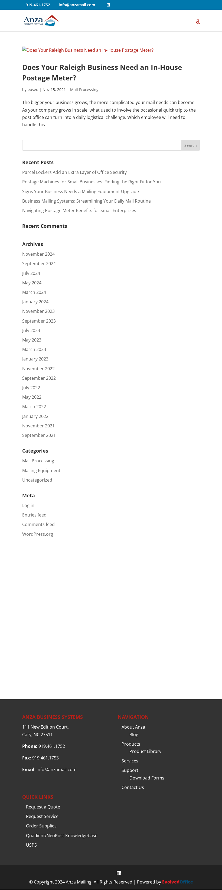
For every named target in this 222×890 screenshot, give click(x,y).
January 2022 (35, 416)
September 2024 (39, 264)
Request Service (42, 816)
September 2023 (39, 321)
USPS (31, 845)
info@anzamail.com (57, 769)
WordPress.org (37, 534)
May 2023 (31, 340)
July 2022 (31, 388)
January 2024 (35, 302)
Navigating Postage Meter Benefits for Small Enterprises (79, 210)
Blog (133, 735)
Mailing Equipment (41, 470)
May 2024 (31, 283)
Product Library (145, 751)
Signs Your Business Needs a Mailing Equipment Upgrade (80, 191)
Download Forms (146, 778)
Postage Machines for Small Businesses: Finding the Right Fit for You (91, 182)
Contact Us (133, 787)
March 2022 (34, 407)
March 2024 (34, 292)
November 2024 (38, 254)
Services (130, 761)
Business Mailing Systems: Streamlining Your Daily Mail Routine (86, 201)
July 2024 (31, 273)
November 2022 (38, 369)
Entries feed (34, 515)
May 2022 (31, 397)
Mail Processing (84, 89)
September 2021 (39, 435)
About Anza (133, 727)
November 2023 (38, 311)
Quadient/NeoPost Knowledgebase (61, 836)
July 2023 (31, 330)
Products (131, 744)
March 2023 (34, 349)
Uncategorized (37, 480)
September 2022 (39, 378)
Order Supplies (41, 826)
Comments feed (38, 524)
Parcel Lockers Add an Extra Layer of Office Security (74, 172)
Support (130, 770)
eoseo (33, 89)
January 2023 (35, 359)
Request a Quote (43, 807)
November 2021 (38, 426)
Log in (28, 505)
